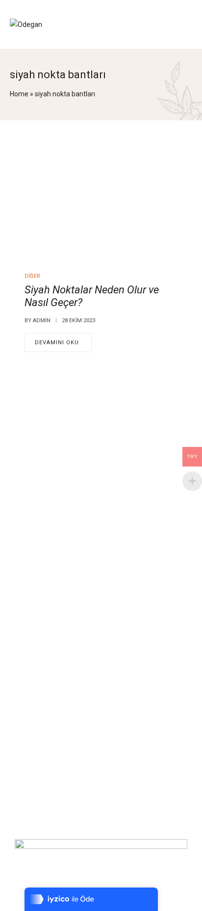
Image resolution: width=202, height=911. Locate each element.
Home (19, 94)
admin (41, 320)
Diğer (32, 276)
